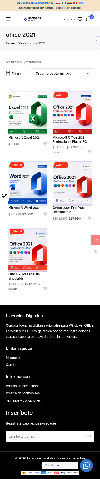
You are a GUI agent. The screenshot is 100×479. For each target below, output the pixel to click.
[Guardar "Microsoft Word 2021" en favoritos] (43, 214)
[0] (88, 18)
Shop (22, 43)
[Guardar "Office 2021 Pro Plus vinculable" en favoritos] (43, 288)
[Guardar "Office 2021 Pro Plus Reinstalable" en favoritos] (88, 218)
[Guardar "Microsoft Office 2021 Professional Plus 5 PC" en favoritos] (88, 152)
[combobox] (62, 74)
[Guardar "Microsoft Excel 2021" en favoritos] (43, 144)
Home (10, 43)
